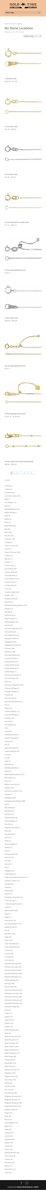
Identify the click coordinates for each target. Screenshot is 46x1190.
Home (7, 24)
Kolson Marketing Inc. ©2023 (27, 1187)
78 (31, 473)
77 (28, 473)
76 (24, 473)
